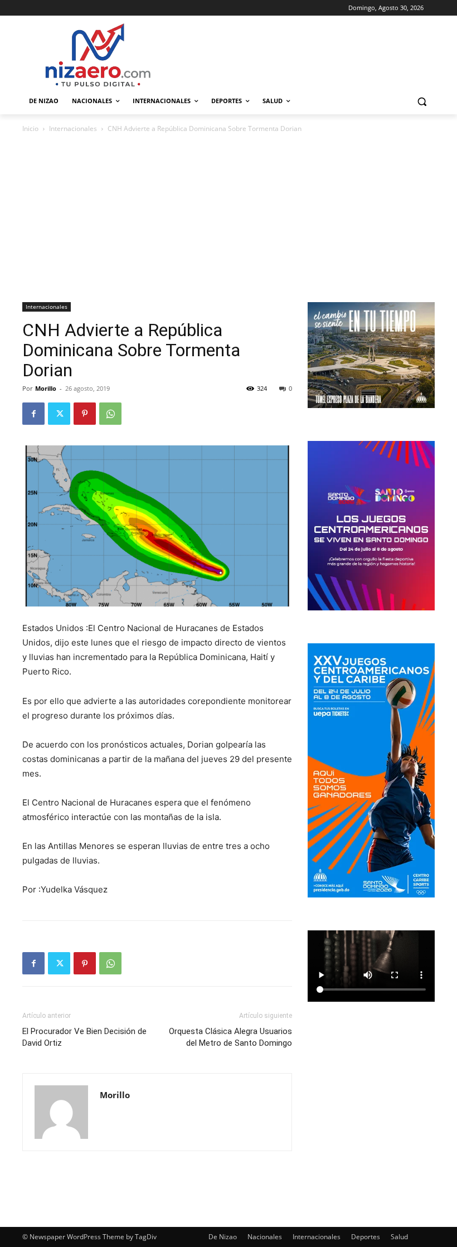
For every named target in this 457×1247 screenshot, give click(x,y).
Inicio (30, 128)
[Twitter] (59, 413)
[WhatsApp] (110, 413)
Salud (399, 1236)
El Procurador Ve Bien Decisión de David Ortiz (84, 1037)
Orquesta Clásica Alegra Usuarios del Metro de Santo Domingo (230, 1037)
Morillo (45, 388)
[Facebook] (33, 413)
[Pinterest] (85, 413)
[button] (422, 101)
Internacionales (73, 128)
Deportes (365, 1236)
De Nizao (222, 1236)
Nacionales (264, 1236)
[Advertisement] (228, 218)
